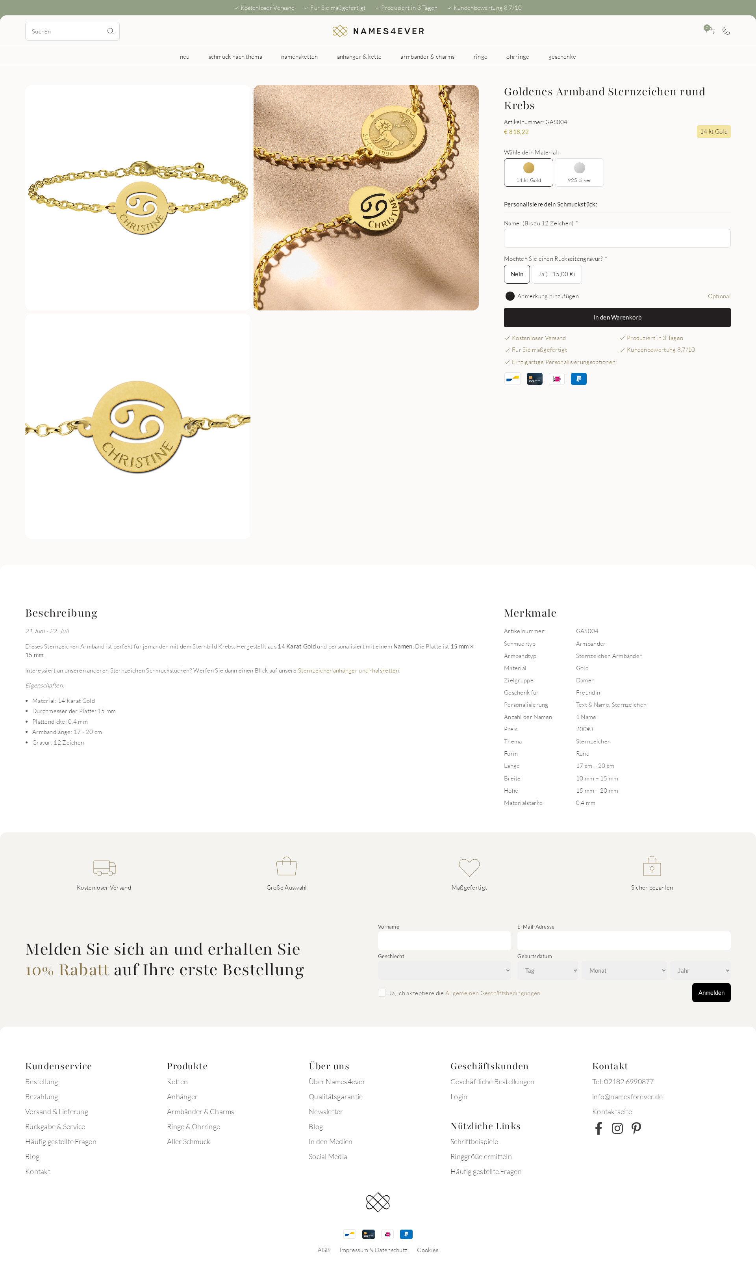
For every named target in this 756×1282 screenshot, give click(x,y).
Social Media (328, 1156)
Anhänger (182, 1096)
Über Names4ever (337, 1081)
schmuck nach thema (235, 56)
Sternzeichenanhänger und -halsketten (348, 670)
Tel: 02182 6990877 (623, 1081)
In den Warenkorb (617, 317)
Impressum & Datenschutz (373, 1249)
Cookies (427, 1249)
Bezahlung (41, 1096)
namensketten (299, 56)
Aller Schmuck (188, 1141)
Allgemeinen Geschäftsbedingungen (493, 992)
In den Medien (330, 1141)
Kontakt (37, 1171)
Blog (32, 1156)
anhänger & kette (359, 56)
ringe (481, 56)
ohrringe (517, 56)
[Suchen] (110, 31)
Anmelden (711, 992)
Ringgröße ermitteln (481, 1156)
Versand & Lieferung (56, 1111)
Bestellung (41, 1081)
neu (185, 56)
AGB (324, 1249)
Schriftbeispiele (474, 1141)
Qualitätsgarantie (336, 1096)
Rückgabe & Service (55, 1126)
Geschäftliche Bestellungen (492, 1081)
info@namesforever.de (627, 1096)
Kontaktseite (612, 1111)
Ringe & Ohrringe (193, 1126)
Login (458, 1096)
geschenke (562, 56)
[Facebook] (598, 1128)
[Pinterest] (636, 1128)
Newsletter (326, 1111)
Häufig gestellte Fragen (60, 1141)
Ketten (177, 1081)
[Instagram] (617, 1128)
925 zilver (579, 180)
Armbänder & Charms (201, 1111)
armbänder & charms (427, 56)
